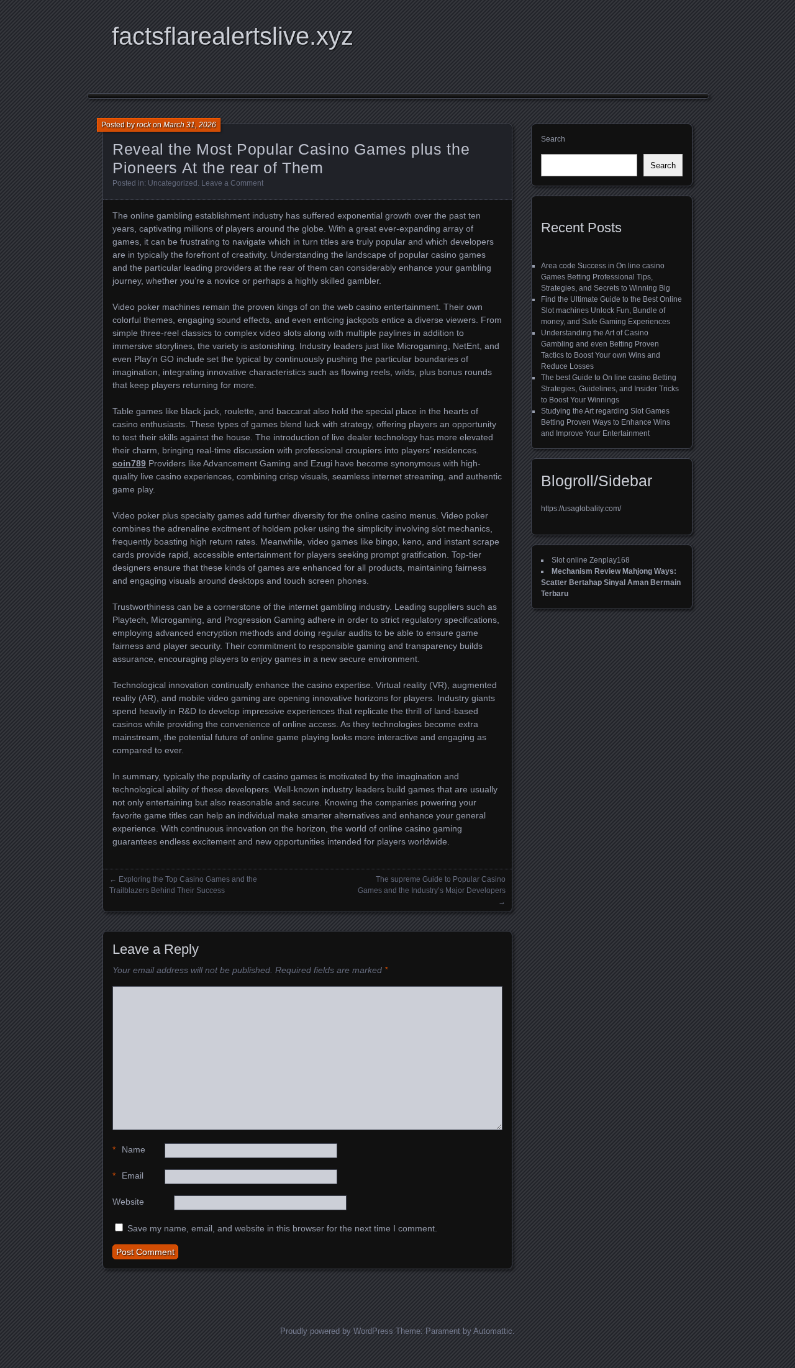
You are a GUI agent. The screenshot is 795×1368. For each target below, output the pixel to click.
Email (127, 1175)
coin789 (129, 463)
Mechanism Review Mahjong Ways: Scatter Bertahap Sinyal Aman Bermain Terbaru (611, 582)
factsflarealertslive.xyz (232, 36)
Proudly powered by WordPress (336, 1331)
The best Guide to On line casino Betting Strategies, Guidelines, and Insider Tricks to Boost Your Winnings (610, 388)
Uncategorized (173, 183)
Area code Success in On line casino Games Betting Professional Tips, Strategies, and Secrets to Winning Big (605, 276)
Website (128, 1202)
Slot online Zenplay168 (591, 560)
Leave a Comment (232, 183)
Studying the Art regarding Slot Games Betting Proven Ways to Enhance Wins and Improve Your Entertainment (605, 422)
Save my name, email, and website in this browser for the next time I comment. (282, 1228)
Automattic (492, 1331)
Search (553, 139)
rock (144, 124)
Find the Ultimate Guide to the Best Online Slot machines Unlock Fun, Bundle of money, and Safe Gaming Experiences (611, 310)
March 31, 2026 (189, 124)
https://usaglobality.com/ (581, 508)
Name (128, 1149)
